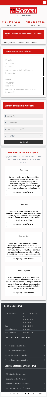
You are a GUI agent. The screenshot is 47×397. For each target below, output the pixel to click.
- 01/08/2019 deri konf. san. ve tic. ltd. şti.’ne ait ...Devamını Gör (19, 66)
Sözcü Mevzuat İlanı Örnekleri (17, 384)
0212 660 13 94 (28, 323)
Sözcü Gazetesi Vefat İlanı (15, 346)
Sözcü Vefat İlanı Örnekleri (16, 374)
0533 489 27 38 (28, 332)
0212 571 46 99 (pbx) (30, 313)
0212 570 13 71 (28, 317)
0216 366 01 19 (28, 329)
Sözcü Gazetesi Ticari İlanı (15, 351)
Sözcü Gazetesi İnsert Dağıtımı (17, 360)
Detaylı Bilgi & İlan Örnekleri (23, 192)
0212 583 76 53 (28, 320)
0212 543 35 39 (28, 326)
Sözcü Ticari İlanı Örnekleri (16, 379)
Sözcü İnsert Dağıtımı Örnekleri (18, 388)
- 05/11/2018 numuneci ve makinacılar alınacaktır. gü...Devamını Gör (21, 86)
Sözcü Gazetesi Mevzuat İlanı (16, 355)
